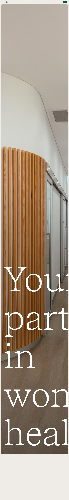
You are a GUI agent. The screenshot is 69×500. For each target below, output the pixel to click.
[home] (5, 2)
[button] (53, 2)
